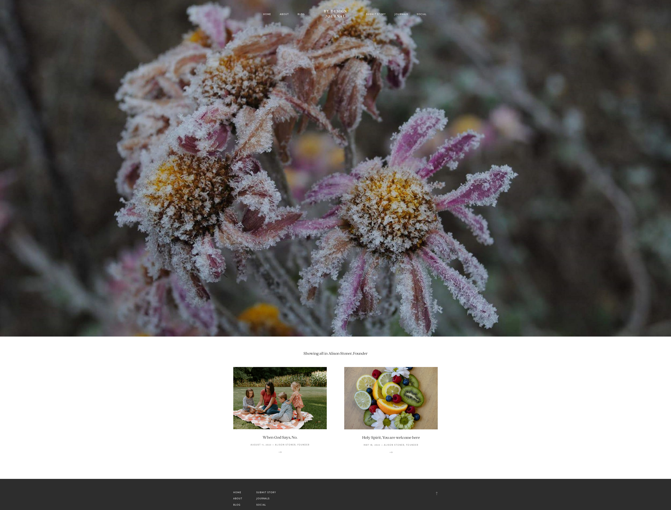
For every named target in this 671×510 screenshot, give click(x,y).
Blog (301, 14)
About (284, 14)
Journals (401, 14)
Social (422, 14)
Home (267, 14)
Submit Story (376, 14)
